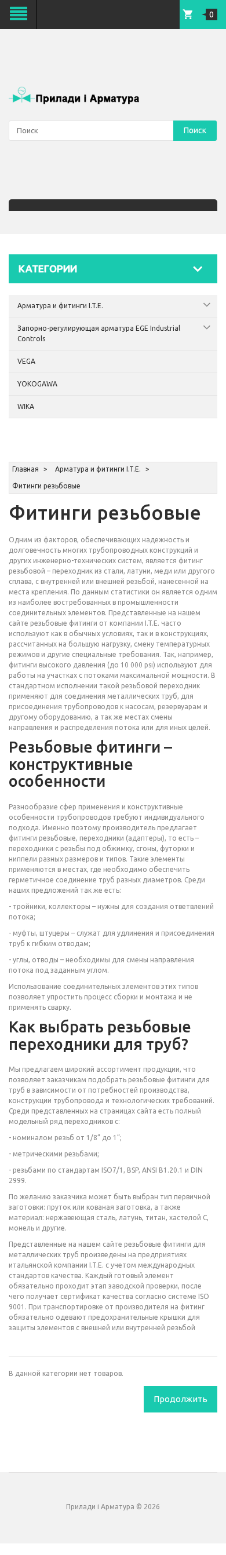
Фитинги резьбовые (46, 486)
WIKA (25, 406)
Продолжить (180, 1399)
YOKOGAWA (37, 384)
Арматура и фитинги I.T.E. (60, 305)
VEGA (26, 361)
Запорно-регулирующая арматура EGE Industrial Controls (98, 333)
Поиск (195, 130)
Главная (25, 469)
